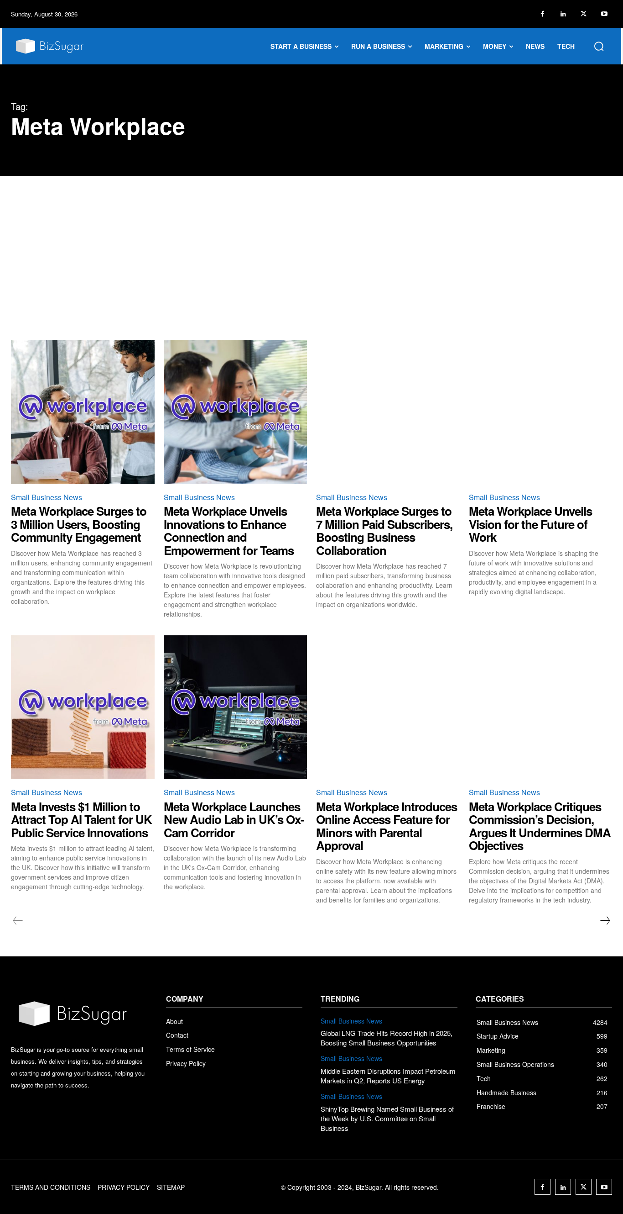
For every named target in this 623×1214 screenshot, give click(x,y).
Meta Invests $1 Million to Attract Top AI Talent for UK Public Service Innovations (81, 819)
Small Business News (46, 497)
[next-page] (604, 921)
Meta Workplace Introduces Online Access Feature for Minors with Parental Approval (386, 826)
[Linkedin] (563, 14)
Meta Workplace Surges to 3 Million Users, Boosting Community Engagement (78, 523)
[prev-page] (18, 921)
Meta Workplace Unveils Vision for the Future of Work (530, 523)
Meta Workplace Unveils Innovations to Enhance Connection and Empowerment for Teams (229, 530)
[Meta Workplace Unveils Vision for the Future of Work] (541, 412)
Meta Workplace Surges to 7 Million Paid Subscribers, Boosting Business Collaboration (384, 530)
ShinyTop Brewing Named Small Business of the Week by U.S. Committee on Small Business (387, 1118)
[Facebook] (542, 14)
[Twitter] (584, 14)
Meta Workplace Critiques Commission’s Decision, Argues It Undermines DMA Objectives (540, 826)
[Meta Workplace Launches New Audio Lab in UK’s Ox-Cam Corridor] (235, 707)
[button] (599, 46)
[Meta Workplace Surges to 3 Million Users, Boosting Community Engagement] (83, 412)
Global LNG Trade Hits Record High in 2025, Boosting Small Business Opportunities (386, 1037)
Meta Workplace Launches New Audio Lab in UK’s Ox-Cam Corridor (234, 819)
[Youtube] (604, 14)
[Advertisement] (311, 244)
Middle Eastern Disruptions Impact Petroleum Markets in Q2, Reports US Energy (388, 1075)
